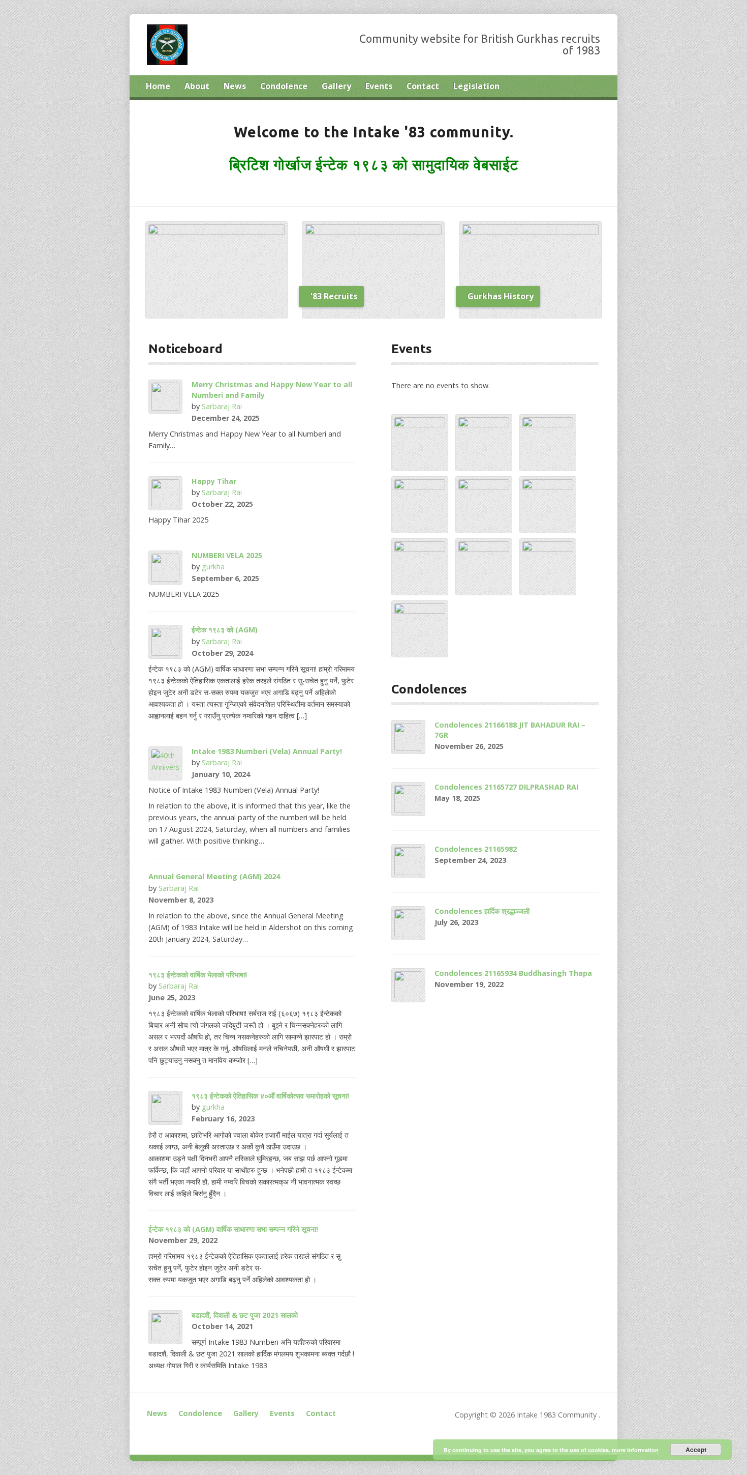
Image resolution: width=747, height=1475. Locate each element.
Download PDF (268, 1118)
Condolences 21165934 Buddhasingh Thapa (513, 973)
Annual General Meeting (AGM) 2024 (214, 876)
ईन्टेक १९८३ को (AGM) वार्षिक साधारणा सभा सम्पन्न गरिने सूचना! (233, 1229)
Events (378, 86)
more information (635, 1450)
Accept (696, 1449)
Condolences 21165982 (475, 849)
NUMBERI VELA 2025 (227, 555)
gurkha (213, 566)
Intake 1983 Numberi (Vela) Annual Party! (267, 751)
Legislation (476, 86)
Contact (423, 86)
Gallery (336, 86)
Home (158, 86)
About (196, 86)
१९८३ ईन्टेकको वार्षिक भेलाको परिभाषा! (197, 974)
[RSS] (597, 87)
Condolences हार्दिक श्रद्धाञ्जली (482, 911)
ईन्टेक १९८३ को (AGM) (225, 629)
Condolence (283, 86)
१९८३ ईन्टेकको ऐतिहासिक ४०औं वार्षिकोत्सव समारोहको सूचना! (270, 1096)
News (235, 86)
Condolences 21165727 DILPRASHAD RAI (506, 787)
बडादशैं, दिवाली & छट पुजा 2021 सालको (245, 1315)
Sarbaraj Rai (222, 406)
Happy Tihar (214, 481)
